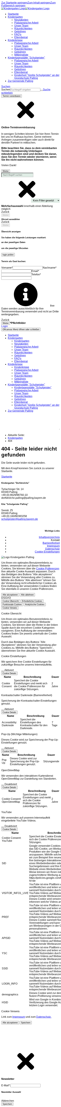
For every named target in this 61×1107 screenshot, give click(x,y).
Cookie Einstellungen (47, 551)
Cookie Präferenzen (47, 568)
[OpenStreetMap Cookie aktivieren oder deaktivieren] (2, 785)
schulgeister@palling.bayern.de (19, 519)
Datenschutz (52, 548)
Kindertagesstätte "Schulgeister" (33, 387)
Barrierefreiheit (51, 543)
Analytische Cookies (34, 604)
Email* (35, 271)
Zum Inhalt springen (38, 2)
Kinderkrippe (21, 367)
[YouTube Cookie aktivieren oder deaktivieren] (2, 826)
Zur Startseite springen (14, 2)
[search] (25, 89)
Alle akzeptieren (10, 595)
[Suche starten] (41, 90)
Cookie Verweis (10, 608)
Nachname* (49, 267)
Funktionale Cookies (12, 604)
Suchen (5, 89)
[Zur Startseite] (25, 8)
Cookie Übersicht (11, 601)
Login (4, 326)
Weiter (6, 171)
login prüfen (8, 254)
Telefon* (36, 274)
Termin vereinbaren (11, 96)
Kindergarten (21, 341)
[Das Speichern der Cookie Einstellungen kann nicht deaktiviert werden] (2, 671)
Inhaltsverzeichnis (49, 537)
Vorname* (7, 267)
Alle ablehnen (27, 595)
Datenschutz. (43, 1016)
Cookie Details (9, 673)
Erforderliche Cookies (32, 601)
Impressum (53, 546)
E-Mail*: (5, 1085)
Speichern (25, 1022)
